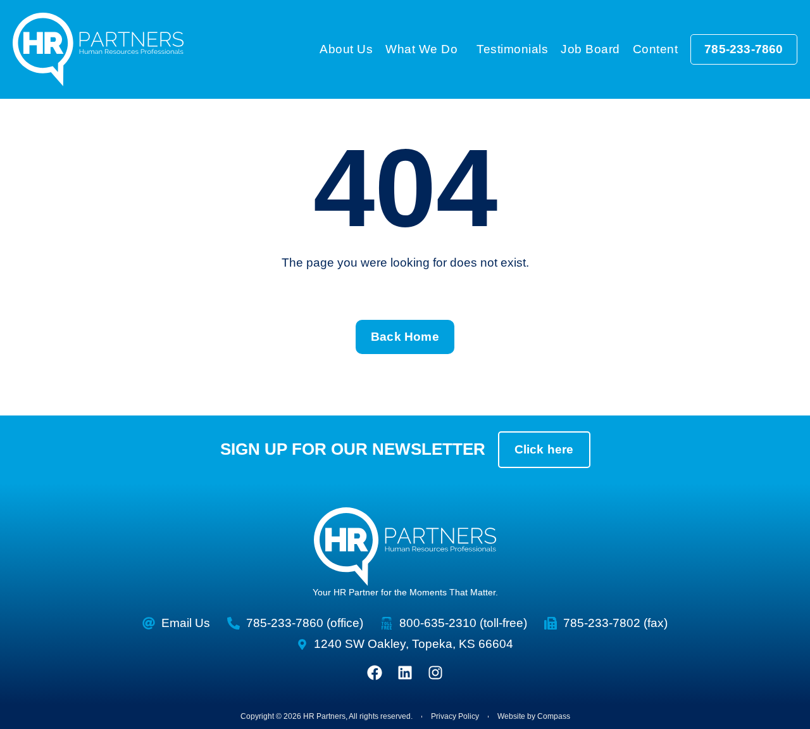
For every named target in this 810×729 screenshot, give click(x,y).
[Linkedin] (405, 672)
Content (655, 49)
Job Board (590, 49)
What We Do (421, 49)
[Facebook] (374, 672)
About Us (346, 49)
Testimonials (512, 49)
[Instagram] (435, 672)
